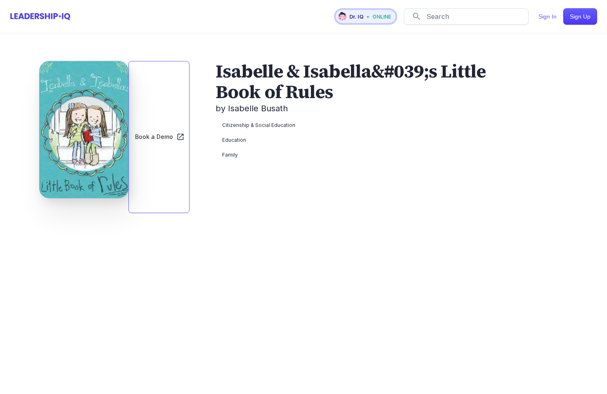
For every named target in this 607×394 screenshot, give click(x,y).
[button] (365, 16)
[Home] (40, 16)
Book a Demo (154, 136)
